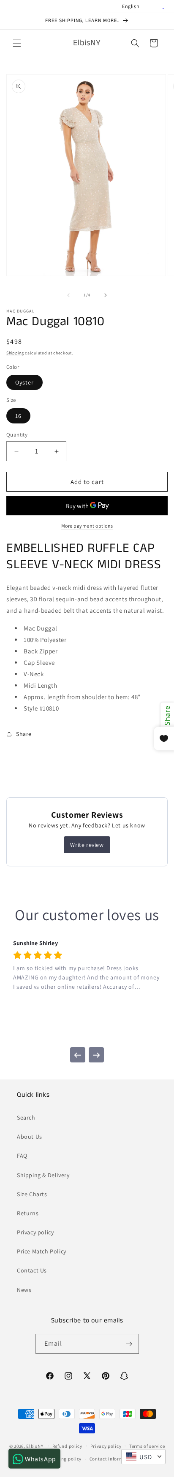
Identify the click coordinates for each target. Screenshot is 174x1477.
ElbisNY (34, 1446)
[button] (17, 43)
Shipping (15, 353)
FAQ (22, 1155)
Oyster (24, 382)
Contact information (112, 1459)
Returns (27, 1213)
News (24, 1290)
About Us (29, 1136)
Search (26, 1117)
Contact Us (32, 1270)
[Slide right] (105, 295)
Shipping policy (64, 1459)
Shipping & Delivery (43, 1175)
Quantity (16, 434)
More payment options (87, 526)
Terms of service (147, 1446)
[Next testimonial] (96, 1054)
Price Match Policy (41, 1251)
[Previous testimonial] (77, 1054)
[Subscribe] (129, 1344)
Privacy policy (35, 1232)
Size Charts (32, 1194)
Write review (86, 845)
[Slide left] (68, 295)
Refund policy (67, 1446)
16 (18, 416)
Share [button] (24, 734)
